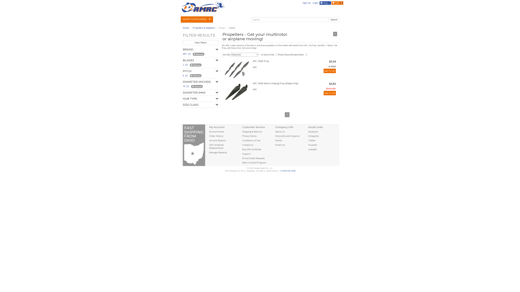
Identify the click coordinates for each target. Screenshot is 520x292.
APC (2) (187, 53)
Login (315, 2)
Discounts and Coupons (287, 136)
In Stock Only (268, 54)
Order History (216, 136)
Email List (280, 144)
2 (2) (185, 64)
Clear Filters (201, 42)
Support (246, 153)
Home (186, 27)
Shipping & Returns (252, 131)
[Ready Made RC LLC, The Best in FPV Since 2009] (203, 6)
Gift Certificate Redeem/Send (216, 146)
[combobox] (289, 19)
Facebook (313, 131)
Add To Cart (329, 71)
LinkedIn (312, 149)
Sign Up (307, 2)
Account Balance (217, 140)
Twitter (312, 140)
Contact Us (247, 144)
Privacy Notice (249, 136)
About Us (280, 131)
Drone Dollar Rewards (253, 158)
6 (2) (185, 75)
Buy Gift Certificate (251, 149)
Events (278, 140)
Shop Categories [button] (195, 19)
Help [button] (326, 2)
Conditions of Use (251, 140)
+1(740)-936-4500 (287, 171)
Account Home (216, 131)
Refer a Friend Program (254, 162)
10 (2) (186, 86)
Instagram (313, 136)
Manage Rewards (218, 152)
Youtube (312, 144)
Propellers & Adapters (204, 27)
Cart (338, 2)
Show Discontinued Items (291, 54)
